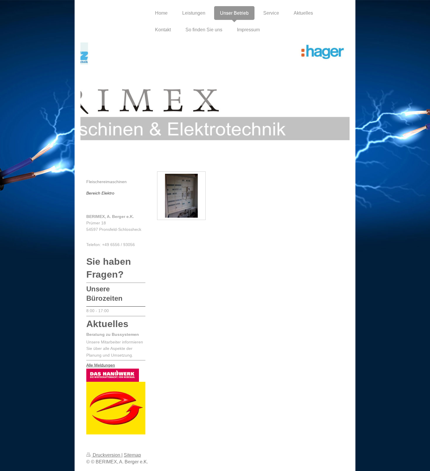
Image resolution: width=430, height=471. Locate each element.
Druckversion (106, 455)
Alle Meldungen (100, 365)
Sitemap (132, 455)
